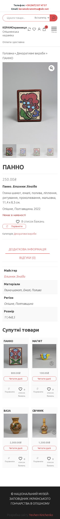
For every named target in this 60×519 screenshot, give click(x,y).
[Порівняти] (29, 29)
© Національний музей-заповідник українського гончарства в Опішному (30, 498)
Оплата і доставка (13, 42)
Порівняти (10, 392)
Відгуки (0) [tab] (27, 257)
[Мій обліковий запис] (39, 29)
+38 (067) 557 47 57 (36, 5)
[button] (51, 68)
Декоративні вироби (30, 53)
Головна (8, 53)
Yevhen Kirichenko (41, 515)
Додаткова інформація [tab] (27, 249)
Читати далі (15, 378)
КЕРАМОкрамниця (14, 27)
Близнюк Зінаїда (14, 276)
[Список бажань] (34, 29)
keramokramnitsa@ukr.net (34, 9)
